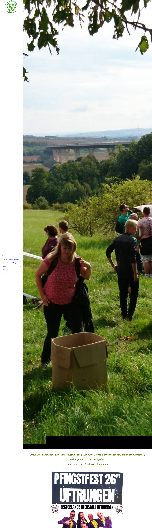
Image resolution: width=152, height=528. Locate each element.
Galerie (4, 266)
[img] (87, 224)
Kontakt (4, 273)
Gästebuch (5, 270)
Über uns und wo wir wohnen (10, 259)
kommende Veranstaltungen (9, 263)
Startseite (4, 256)
